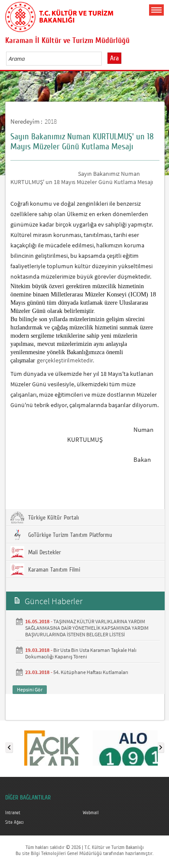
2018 (51, 121)
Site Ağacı (14, 822)
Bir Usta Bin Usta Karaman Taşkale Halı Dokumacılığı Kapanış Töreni (80, 653)
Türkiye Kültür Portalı (52, 517)
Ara (114, 58)
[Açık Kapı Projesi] (52, 745)
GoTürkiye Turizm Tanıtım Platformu (69, 535)
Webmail (91, 813)
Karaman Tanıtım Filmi (53, 569)
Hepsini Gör (29, 689)
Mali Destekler (43, 552)
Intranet (12, 813)
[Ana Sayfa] (59, 15)
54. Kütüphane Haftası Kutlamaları (90, 672)
